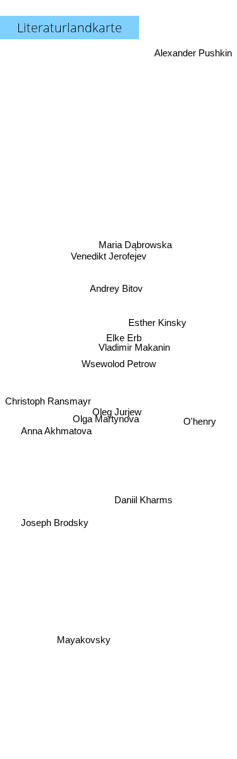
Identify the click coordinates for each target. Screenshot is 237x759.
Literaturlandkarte (69, 27)
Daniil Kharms (143, 499)
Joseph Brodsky (55, 527)
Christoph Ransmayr (48, 401)
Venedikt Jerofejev (108, 256)
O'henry (199, 430)
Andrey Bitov (116, 287)
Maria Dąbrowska (134, 242)
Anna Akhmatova (56, 441)
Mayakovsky (82, 637)
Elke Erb (124, 337)
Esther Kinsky (157, 320)
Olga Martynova (106, 418)
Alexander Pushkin (193, 52)
